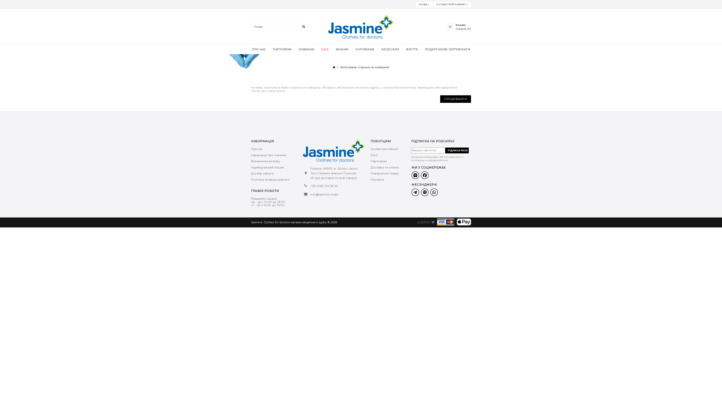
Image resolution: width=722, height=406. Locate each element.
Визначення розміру (265, 161)
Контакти (377, 179)
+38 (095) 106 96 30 (324, 186)
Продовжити (455, 99)
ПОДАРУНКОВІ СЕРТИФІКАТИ (447, 49)
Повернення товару (385, 173)
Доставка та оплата (385, 167)
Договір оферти (262, 173)
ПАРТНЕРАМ (282, 49)
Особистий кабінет (384, 149)
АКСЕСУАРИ (390, 49)
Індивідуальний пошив (267, 167)
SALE (325, 49)
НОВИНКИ (307, 49)
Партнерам (379, 161)
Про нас (257, 149)
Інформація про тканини (268, 155)
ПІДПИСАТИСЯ (458, 150)
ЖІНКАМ (342, 49)
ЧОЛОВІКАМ (365, 49)
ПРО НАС (259, 49)
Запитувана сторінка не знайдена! (364, 67)
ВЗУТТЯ (412, 49)
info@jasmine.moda (324, 194)
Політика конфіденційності (270, 179)
